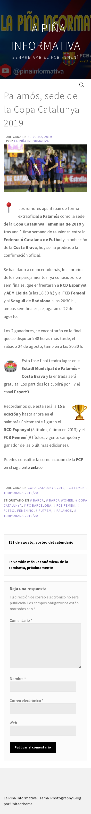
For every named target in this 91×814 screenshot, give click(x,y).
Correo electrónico (26, 700)
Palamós (64, 510)
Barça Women (61, 500)
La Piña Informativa (31, 141)
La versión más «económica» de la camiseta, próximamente (38, 564)
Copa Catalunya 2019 (46, 487)
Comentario (21, 620)
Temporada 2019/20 (21, 493)
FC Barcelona (39, 505)
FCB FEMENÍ (76, 487)
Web (13, 722)
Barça (38, 500)
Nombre (18, 678)
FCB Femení (66, 505)
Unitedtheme (21, 803)
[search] (81, 84)
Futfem (45, 510)
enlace (36, 467)
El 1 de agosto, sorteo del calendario (41, 542)
